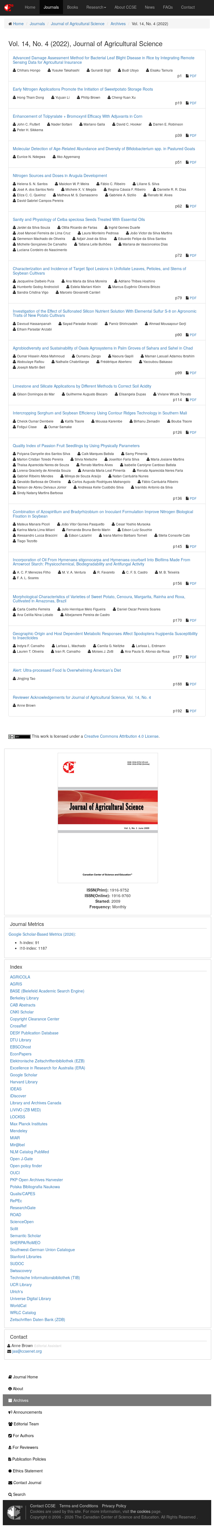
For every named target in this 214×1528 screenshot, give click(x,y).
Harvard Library (24, 1081)
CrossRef (18, 1026)
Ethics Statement (27, 1470)
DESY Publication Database (34, 1033)
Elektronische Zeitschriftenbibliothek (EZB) (47, 1061)
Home (30, 7)
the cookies (140, 1511)
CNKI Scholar (22, 1012)
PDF (193, 75)
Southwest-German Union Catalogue (42, 1249)
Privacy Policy (114, 1505)
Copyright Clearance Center (34, 1019)
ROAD (15, 1214)
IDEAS (15, 1088)
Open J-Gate (21, 1158)
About (17, 1388)
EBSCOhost (20, 1047)
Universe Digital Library (30, 1298)
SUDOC (17, 1263)
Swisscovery (21, 1270)
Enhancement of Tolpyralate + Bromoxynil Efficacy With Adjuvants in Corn (77, 116)
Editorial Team (26, 1423)
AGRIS (16, 984)
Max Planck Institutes (28, 1123)
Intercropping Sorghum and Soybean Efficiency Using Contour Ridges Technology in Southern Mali (100, 413)
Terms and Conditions (78, 1505)
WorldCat (18, 1305)
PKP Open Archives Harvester (36, 1179)
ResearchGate (23, 1207)
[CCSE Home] (9, 7)
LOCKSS (17, 1116)
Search (19, 1494)
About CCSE (126, 7)
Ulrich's (16, 1291)
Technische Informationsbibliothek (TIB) (45, 1277)
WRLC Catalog (23, 1312)
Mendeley (18, 1130)
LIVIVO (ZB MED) (25, 1109)
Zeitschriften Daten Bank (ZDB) (37, 1319)
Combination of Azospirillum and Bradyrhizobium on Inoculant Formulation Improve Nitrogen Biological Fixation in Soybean (103, 513)
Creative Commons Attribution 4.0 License (121, 736)
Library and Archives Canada (35, 1102)
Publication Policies (28, 1459)
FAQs (168, 7)
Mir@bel (17, 1144)
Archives (118, 23)
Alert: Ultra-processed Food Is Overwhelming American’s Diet (67, 670)
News (150, 7)
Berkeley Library (24, 998)
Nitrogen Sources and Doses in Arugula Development (60, 175)
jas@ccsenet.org (27, 1351)
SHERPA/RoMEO (25, 1242)
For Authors (23, 1435)
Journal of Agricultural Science (77, 23)
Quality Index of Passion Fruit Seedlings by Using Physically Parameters (76, 445)
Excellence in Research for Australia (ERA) (47, 1067)
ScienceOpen (22, 1221)
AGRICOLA (20, 977)
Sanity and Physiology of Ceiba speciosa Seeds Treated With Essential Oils (79, 219)
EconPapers (20, 1054)
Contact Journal (26, 1482)
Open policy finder (26, 1165)
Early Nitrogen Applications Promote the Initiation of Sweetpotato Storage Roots (83, 89)
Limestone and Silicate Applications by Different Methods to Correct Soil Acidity (82, 386)
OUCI (15, 1172)
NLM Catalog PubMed (29, 1151)
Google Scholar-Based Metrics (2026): (43, 934)
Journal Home (25, 1377)
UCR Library (21, 1284)
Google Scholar (23, 1074)
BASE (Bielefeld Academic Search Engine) (47, 991)
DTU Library (20, 1040)
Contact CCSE (42, 1505)
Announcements (27, 1412)
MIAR (15, 1137)
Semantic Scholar (25, 1235)
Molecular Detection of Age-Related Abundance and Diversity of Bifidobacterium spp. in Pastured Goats (104, 148)
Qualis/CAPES (22, 1193)
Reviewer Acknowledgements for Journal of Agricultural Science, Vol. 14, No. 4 (82, 697)
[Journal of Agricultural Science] (108, 817)
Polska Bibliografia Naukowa (35, 1186)
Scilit (14, 1228)
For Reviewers (24, 1447)
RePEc (16, 1200)
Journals (51, 7)
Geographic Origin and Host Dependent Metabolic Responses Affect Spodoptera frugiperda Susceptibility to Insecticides (105, 635)
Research (94, 7)
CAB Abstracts (22, 1005)
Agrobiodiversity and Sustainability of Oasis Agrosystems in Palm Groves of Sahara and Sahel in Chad (103, 348)
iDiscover (18, 1095)
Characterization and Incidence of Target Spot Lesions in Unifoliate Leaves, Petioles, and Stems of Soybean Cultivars (99, 270)
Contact (188, 7)
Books (72, 7)
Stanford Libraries (26, 1256)
